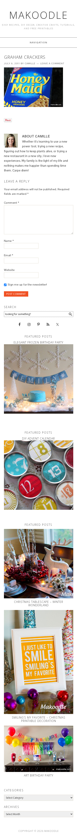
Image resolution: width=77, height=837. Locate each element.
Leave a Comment (52, 63)
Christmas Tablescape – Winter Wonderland (38, 603)
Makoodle (38, 15)
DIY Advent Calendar (38, 438)
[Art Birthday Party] (38, 749)
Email (8, 255)
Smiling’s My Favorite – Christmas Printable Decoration (38, 719)
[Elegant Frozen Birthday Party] (38, 379)
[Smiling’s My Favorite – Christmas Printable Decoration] (38, 662)
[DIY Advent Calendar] (38, 475)
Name (9, 241)
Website (9, 270)
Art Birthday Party (38, 775)
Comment (11, 202)
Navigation (38, 42)
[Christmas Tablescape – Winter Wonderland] (38, 563)
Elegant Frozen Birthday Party (38, 342)
